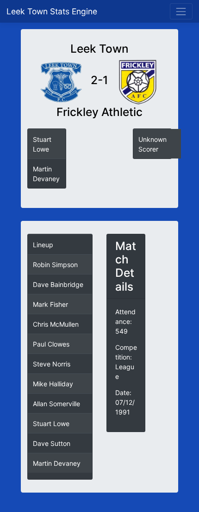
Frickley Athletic (99, 112)
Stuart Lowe (51, 423)
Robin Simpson (55, 264)
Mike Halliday (53, 384)
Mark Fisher (50, 304)
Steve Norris (51, 364)
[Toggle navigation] (181, 11)
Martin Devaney (57, 463)
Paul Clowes (51, 344)
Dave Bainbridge (58, 284)
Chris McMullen (56, 324)
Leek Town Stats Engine (53, 11)
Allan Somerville (56, 404)
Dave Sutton (51, 443)
